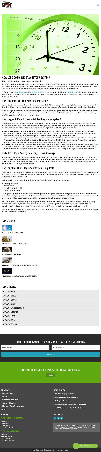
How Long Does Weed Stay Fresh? (11, 254)
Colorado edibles (73, 92)
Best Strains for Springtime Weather (12, 233)
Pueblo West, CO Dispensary (12, 418)
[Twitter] (58, 418)
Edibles (4, 397)
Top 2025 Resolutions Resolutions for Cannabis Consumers (19, 276)
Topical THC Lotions (9, 403)
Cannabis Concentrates (10, 400)
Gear (4, 409)
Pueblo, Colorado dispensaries (38, 92)
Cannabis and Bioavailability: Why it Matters (14, 244)
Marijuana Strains (8, 393)
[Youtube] (61, 418)
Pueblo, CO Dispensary (10, 431)
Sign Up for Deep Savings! (88, 446)
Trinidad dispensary (19, 92)
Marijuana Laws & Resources (23, 81)
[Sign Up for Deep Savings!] (76, 446)
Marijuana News (38, 81)
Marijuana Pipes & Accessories (13, 406)
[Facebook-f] (54, 418)
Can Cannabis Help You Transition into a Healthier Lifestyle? (19, 265)
